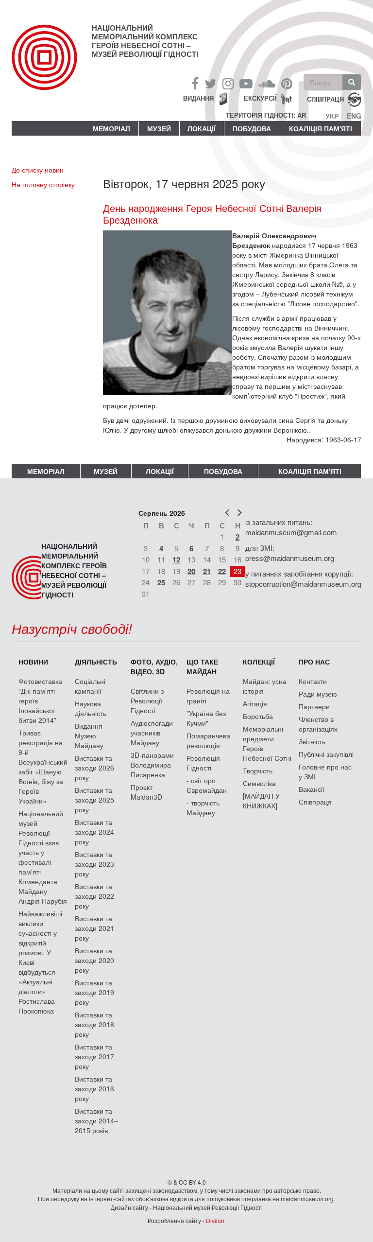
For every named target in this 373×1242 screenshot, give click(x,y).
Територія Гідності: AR (266, 115)
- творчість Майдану (203, 807)
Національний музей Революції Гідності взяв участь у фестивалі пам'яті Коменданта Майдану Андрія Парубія (42, 857)
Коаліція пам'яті (320, 128)
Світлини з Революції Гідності (147, 700)
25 (161, 582)
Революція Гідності (203, 762)
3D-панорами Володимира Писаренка (152, 764)
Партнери (314, 706)
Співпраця (315, 801)
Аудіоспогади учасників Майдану (152, 732)
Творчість (257, 770)
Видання (198, 98)
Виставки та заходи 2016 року (94, 1088)
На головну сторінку (43, 184)
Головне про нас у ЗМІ (325, 771)
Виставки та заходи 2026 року (94, 767)
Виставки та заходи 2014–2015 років (96, 1120)
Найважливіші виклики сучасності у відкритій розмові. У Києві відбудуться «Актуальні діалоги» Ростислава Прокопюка (40, 962)
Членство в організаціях (318, 724)
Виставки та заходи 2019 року (94, 992)
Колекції (259, 661)
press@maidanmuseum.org (289, 558)
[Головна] (52, 65)
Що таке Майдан (202, 666)
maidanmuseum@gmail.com (291, 532)
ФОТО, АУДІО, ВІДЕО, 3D (154, 666)
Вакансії (311, 789)
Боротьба (258, 716)
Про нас (314, 661)
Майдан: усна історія (265, 686)
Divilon (215, 1220)
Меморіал (111, 128)
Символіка (259, 783)
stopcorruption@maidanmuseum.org (303, 583)
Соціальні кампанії (90, 686)
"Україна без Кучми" (206, 718)
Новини (33, 661)
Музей (159, 128)
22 (222, 571)
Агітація (255, 703)
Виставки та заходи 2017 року (94, 1056)
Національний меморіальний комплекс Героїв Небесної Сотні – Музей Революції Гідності (145, 40)
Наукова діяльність (90, 708)
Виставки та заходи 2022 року (94, 895)
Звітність (312, 741)
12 (176, 559)
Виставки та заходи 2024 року (94, 831)
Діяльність (96, 661)
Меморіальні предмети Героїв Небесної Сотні (267, 743)
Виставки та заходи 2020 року (94, 960)
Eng (354, 116)
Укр (332, 116)
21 (207, 571)
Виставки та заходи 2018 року (94, 1024)
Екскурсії (260, 98)
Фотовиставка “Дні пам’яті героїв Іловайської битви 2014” (40, 700)
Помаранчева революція (208, 740)
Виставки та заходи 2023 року (94, 863)
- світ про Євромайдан (206, 785)
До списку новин (38, 170)
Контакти (313, 681)
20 (191, 571)
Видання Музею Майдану (89, 735)
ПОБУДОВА (252, 128)
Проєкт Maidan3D (146, 792)
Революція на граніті (208, 695)
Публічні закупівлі (326, 754)
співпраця (325, 99)
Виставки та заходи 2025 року (94, 799)
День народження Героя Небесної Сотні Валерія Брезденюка (212, 214)
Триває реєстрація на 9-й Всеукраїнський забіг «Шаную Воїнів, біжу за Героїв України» (43, 766)
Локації (201, 128)
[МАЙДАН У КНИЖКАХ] (261, 800)
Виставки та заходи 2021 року (94, 928)
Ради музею (318, 694)
